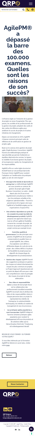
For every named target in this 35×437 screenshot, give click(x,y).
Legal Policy (20, 424)
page (8, 345)
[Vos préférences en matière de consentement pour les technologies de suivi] (31, 433)
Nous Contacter (17, 384)
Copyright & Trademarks (12, 426)
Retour (9, 355)
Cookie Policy (27, 424)
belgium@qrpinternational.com (12, 418)
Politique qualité (24, 426)
